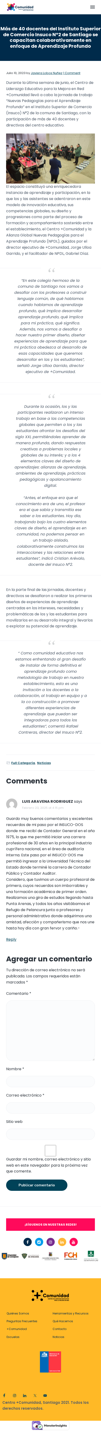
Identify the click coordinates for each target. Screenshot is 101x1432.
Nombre (15, 1069)
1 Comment (71, 73)
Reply (11, 939)
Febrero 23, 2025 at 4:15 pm (43, 808)
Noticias (44, 763)
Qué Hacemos (63, 1321)
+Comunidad (17, 1329)
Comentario (18, 993)
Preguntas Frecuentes (22, 1321)
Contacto (59, 1329)
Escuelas (13, 1337)
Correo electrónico (25, 1095)
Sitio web (14, 1121)
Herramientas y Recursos (71, 1313)
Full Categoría (23, 763)
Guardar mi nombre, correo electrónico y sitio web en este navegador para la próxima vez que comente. (48, 1165)
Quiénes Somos (18, 1313)
